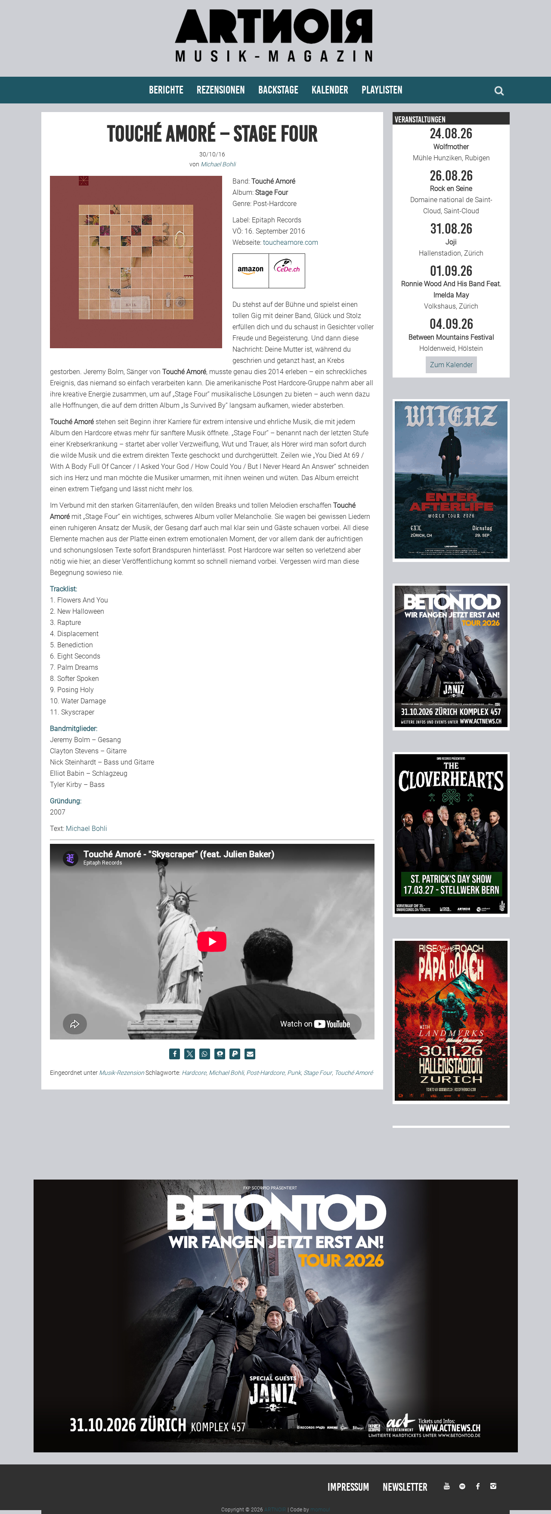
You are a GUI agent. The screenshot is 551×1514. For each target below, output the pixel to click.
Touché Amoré (353, 1072)
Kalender (330, 90)
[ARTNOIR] (275, 66)
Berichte (166, 90)
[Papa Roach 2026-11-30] (451, 1098)
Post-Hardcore (265, 1072)
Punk (294, 1072)
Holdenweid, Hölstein (451, 335)
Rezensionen (221, 90)
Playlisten (382, 90)
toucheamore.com (290, 242)
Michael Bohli (86, 828)
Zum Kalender (451, 365)
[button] (174, 1054)
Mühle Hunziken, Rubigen (451, 144)
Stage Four (317, 1072)
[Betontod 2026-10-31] (451, 725)
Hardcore (194, 1072)
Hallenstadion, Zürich (451, 239)
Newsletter (405, 1487)
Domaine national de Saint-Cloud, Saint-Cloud (451, 192)
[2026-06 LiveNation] (451, 556)
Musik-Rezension (121, 1072)
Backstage (278, 90)
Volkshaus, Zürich (451, 287)
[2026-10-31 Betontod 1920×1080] (276, 1450)
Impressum (348, 1487)
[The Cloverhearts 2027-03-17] (451, 911)
